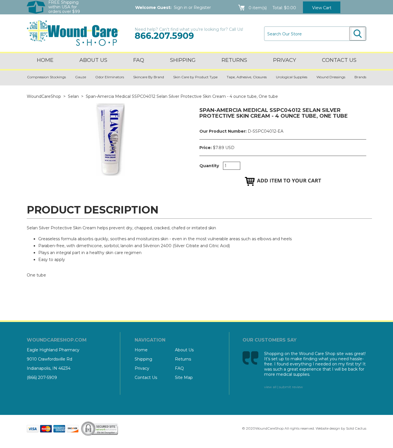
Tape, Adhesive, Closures (247, 77)
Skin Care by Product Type (195, 77)
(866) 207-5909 (42, 377)
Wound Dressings (330, 77)
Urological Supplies (291, 77)
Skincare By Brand (148, 77)
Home (45, 60)
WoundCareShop (44, 96)
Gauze (80, 77)
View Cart (321, 7)
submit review (291, 387)
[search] (357, 34)
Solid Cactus (356, 428)
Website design (328, 428)
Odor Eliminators (109, 77)
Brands (360, 77)
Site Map (184, 377)
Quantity (209, 165)
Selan (73, 96)
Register (202, 7)
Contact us (339, 60)
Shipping (183, 60)
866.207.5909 (164, 35)
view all (270, 387)
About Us (93, 60)
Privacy (284, 60)
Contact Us (146, 377)
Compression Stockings (46, 77)
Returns (234, 60)
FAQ (138, 60)
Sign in (180, 7)
